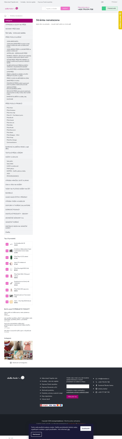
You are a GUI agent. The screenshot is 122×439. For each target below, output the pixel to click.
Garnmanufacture (11, 142)
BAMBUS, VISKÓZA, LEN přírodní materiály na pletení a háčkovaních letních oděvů (19, 56)
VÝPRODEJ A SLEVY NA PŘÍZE (15, 25)
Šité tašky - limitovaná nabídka (15, 33)
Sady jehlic (10, 161)
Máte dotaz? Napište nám (11, 2)
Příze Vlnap (10, 137)
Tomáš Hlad (72, 424)
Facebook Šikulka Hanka (105, 385)
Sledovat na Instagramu (20, 363)
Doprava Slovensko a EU (49, 387)
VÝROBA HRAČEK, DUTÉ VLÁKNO (17, 180)
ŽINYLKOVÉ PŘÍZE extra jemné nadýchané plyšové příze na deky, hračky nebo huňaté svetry (18, 92)
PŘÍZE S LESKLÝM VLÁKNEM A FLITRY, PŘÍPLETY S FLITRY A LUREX (17, 75)
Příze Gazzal (10, 120)
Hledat (65, 8)
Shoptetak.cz (81, 424)
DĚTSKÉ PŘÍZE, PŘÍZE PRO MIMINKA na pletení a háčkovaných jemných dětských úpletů (18, 61)
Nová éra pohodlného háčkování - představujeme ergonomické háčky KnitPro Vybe (17, 325)
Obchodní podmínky (48, 390)
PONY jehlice (10, 169)
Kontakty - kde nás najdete (28, 2)
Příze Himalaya (11, 110)
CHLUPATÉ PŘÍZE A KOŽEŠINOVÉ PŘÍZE (18, 69)
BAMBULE (9, 193)
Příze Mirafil (10, 128)
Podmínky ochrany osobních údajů (52, 393)
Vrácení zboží (46, 399)
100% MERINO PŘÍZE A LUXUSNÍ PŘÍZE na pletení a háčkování (19, 50)
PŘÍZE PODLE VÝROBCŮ (13, 104)
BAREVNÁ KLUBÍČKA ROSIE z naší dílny (17, 148)
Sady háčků (10, 164)
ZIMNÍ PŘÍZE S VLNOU (13, 81)
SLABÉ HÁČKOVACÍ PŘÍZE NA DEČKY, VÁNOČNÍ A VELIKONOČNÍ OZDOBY (17, 66)
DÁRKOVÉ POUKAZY (12, 210)
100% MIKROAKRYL (12, 41)
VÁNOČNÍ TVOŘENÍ (12, 222)
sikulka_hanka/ (102, 389)
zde (68, 429)
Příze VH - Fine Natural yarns (15, 115)
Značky (7, 232)
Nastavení (36, 434)
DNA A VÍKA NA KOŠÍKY (13, 185)
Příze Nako (10, 125)
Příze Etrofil (10, 118)
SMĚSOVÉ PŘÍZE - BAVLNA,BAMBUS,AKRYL (14, 88)
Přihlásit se (72, 396)
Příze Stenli (10, 132)
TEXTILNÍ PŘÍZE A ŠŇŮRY (14, 153)
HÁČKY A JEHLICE (11, 157)
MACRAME (10, 99)
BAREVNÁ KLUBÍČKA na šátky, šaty (17, 97)
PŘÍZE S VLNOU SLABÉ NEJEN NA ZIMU (18, 78)
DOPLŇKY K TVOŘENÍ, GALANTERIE (17, 205)
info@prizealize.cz (103, 379)
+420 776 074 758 (103, 382)
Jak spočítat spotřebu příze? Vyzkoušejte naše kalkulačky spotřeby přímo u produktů (18, 318)
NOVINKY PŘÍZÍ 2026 (12, 29)
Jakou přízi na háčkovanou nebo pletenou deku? (16, 313)
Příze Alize (10, 108)
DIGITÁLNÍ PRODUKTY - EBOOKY (16, 214)
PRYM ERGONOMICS (13, 176)
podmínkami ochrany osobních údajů (77, 392)
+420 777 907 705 (103, 392)
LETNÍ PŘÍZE (10, 72)
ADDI (8, 173)
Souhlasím (86, 428)
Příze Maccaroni (11, 130)
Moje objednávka (47, 396)
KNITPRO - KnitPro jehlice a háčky (16, 171)
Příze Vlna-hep (11, 113)
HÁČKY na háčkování (12, 166)
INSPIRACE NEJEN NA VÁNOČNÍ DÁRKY (16, 227)
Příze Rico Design (12, 140)
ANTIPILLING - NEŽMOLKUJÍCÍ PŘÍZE (17, 53)
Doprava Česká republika (45, 2)
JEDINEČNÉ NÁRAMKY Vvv (14, 218)
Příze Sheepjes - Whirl (13, 135)
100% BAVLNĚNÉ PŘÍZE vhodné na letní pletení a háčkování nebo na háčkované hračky (18, 45)
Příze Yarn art (10, 123)
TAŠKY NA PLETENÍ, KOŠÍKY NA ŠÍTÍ (17, 189)
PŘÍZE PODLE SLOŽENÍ (13, 37)
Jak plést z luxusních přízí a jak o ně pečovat (17, 330)
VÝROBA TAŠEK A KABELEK (15, 201)
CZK (102, 2)
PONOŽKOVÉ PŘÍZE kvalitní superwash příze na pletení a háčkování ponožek (18, 84)
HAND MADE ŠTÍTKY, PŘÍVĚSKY (16, 197)
